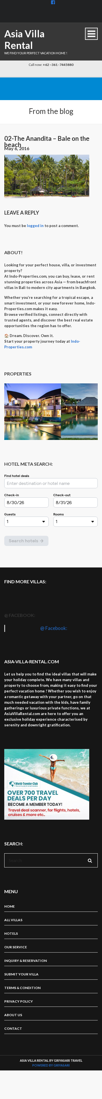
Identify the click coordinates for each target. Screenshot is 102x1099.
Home (9, 906)
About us (13, 1015)
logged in (35, 225)
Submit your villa (21, 974)
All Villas (13, 920)
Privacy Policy (18, 1001)
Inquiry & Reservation (25, 960)
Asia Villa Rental (24, 39)
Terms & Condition (22, 988)
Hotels (11, 933)
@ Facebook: (19, 615)
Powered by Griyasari (51, 1065)
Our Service (15, 947)
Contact (13, 1028)
